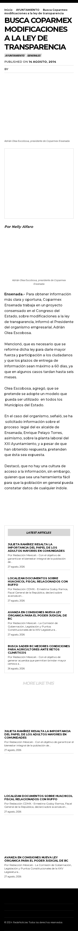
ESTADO (13, 608)
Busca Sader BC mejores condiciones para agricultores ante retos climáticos (39, 649)
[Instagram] (11, 897)
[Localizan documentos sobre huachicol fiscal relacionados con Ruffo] (39, 771)
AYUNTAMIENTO (27, 9)
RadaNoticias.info (25, 69)
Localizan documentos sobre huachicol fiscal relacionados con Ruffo (38, 581)
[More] (48, 78)
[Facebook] (8, 78)
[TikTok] (18, 897)
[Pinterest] (28, 78)
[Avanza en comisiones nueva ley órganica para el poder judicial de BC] (39, 832)
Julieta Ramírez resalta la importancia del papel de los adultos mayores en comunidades (36, 547)
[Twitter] (18, 78)
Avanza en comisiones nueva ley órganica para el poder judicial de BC (37, 615)
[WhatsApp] (38, 78)
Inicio (8, 9)
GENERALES (33, 55)
